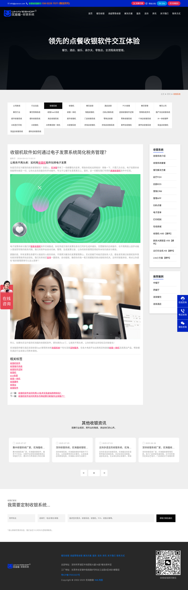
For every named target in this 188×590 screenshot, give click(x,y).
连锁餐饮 (157, 297)
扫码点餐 (157, 205)
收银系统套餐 (159, 163)
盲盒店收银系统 (16, 131)
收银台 (13, 385)
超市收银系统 (16, 118)
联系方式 (176, 13)
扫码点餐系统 (108, 112)
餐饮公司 (163, 106)
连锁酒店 (157, 304)
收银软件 (14, 388)
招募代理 (139, 3)
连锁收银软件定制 (126, 112)
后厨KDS (157, 184)
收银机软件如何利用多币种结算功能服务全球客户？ (41, 396)
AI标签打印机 (16, 125)
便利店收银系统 (35, 131)
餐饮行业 (16, 112)
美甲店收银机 (126, 125)
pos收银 (14, 375)
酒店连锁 (108, 106)
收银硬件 (14, 381)
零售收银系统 (126, 118)
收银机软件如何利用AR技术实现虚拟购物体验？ (40, 393)
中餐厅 (156, 283)
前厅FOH (157, 177)
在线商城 (157, 226)
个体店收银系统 (144, 118)
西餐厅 (156, 290)
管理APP (157, 198)
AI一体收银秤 (163, 118)
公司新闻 (16, 106)
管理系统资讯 (144, 112)
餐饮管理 (144, 106)
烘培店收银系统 (108, 125)
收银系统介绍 (159, 156)
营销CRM (157, 191)
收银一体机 (71, 112)
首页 (90, 13)
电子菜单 (157, 212)
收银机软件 (15, 363)
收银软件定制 (16, 369)
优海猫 (54, 167)
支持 (146, 13)
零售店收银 (108, 118)
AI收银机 (34, 125)
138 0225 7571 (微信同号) (56, 3)
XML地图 (99, 580)
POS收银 (126, 106)
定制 (72, 347)
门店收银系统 (89, 118)
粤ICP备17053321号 (70, 575)
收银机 (71, 106)
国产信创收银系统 (163, 112)
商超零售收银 (114, 13)
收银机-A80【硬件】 (162, 233)
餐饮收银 (100, 13)
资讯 (154, 13)
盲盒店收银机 (163, 125)
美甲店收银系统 (144, 125)
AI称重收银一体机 (53, 125)
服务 (138, 13)
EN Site (162, 3)
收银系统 (176, 94)
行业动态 (34, 106)
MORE (94, 473)
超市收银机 (71, 118)
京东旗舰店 (174, 3)
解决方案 (128, 13)
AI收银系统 (71, 125)
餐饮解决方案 (159, 170)
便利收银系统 (35, 118)
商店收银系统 (53, 118)
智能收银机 (89, 112)
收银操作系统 (16, 366)
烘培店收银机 (89, 125)
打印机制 (157, 219)
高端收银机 (115, 170)
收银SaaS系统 (53, 112)
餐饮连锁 (89, 106)
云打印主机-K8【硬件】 (164, 250)
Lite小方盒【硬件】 (162, 258)
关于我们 (164, 13)
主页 (162, 94)
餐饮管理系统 (35, 112)
